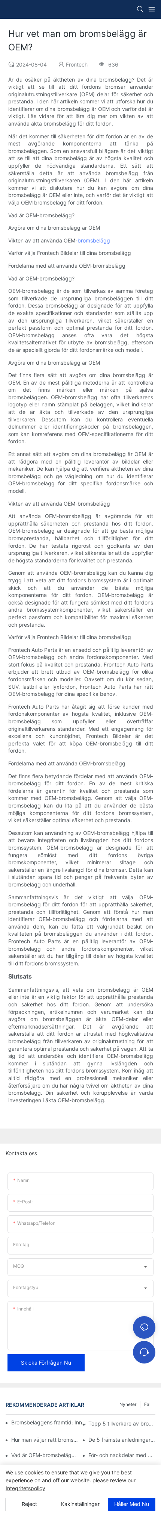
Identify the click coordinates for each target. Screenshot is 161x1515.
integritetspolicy (25, 1488)
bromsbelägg (94, 240)
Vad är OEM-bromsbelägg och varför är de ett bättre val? (44, 1455)
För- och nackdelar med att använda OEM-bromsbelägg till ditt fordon (121, 1455)
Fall (148, 1404)
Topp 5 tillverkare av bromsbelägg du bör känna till (121, 1423)
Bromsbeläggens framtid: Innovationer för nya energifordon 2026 (49, 1422)
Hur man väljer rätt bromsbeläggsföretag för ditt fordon (44, 1439)
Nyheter (127, 1404)
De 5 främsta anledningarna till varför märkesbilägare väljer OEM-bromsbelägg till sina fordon (121, 1439)
